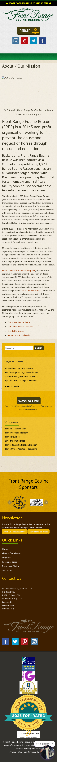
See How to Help (38, 531)
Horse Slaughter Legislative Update (21, 372)
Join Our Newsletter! (14, 531)
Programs (6, 557)
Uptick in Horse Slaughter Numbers (21, 380)
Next (46, 502)
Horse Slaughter (12, 436)
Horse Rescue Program (15, 428)
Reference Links (9, 561)
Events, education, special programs (18, 270)
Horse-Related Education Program (21, 444)
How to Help (8, 608)
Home (5, 548)
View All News (12, 386)
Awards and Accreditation (20, 335)
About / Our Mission (11, 553)
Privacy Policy (16, 751)
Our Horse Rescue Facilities (20, 326)
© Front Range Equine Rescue (16, 741)
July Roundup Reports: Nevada (19, 368)
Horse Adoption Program (16, 432)
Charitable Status (16, 330)
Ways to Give (28, 401)
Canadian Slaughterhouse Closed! (20, 376)
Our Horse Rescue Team (19, 322)
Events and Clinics (10, 566)
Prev (9, 502)
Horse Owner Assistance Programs (21, 448)
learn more (36, 748)
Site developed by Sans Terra (36, 751)
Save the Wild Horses (32, 290)
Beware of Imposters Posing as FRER (28, 3)
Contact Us (7, 570)
